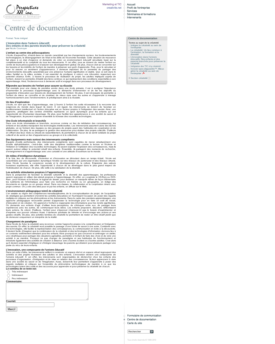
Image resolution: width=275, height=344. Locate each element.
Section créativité (139, 78)
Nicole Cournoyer (18, 48)
